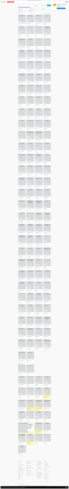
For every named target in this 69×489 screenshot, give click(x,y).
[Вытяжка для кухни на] (30, 181)
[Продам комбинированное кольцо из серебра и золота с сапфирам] (30, 135)
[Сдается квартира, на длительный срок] (38, 216)
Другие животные (46, 473)
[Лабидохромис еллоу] (38, 308)
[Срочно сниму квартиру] (38, 251)
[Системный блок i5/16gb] (30, 146)
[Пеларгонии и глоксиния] (22, 308)
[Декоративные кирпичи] (47, 193)
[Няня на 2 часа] (22, 100)
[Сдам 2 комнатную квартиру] (22, 204)
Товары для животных (47, 474)
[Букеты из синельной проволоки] (30, 77)
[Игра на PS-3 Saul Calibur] (30, 88)
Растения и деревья (47, 475)
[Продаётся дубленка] (22, 216)
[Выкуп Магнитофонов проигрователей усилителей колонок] (26, 428)
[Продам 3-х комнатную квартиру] (22, 343)
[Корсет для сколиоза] (47, 77)
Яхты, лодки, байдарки (20, 471)
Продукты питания (29, 472)
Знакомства (46, 468)
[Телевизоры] (30, 112)
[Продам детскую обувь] (47, 391)
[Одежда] (47, 88)
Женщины (46, 469)
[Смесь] (22, 65)
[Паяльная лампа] (22, 112)
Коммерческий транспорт (20, 468)
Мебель (27, 471)
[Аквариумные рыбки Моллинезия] (47, 54)
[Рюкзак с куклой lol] (22, 415)
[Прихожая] (22, 391)
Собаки (45, 471)
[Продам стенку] (47, 158)
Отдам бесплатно (46, 477)
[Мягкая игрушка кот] (47, 426)
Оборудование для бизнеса (40, 468)
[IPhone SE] (30, 216)
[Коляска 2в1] (22, 30)
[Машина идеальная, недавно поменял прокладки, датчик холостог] (22, 438)
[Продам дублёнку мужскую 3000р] (47, 169)
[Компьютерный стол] (22, 251)
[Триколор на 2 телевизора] (30, 285)
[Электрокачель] (47, 19)
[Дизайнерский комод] (30, 343)
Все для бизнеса (39, 467)
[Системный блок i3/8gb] (22, 146)
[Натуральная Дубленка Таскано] (38, 343)
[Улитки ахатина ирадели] (47, 297)
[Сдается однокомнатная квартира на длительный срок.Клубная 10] (38, 204)
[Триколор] (47, 263)
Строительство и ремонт (39, 472)
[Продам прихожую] (22, 169)
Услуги (18, 470)
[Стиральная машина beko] (38, 65)
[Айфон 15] (22, 135)
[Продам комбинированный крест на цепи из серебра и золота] (38, 135)
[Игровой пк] (47, 146)
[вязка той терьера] (30, 355)
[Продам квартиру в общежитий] (30, 274)
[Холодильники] (22, 123)
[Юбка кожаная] (22, 449)
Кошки (45, 472)
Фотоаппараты (38, 464)
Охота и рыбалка (46, 466)
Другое (19, 479)
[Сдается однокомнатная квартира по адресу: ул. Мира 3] (22, 263)
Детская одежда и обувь (20, 474)
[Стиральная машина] (47, 332)
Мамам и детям (31, 8)
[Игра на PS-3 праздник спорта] (38, 88)
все (18, 13)
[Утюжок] (38, 146)
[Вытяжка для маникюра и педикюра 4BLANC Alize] (22, 181)
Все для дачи (28, 473)
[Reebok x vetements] (38, 263)
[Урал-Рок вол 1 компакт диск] (22, 403)
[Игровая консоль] (30, 42)
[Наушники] (30, 391)
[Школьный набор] (47, 123)
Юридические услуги (39, 475)
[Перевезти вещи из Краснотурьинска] (38, 239)
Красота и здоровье (29, 465)
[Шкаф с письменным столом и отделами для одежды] (38, 403)
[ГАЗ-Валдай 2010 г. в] (22, 320)
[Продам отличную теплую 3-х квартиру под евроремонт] (30, 263)
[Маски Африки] (30, 193)
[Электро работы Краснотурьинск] (38, 297)
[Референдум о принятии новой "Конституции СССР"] (47, 403)
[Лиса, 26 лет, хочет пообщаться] (38, 169)
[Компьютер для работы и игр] (30, 158)
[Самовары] (38, 112)
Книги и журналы (46, 464)
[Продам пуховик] (47, 204)
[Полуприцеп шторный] (22, 193)
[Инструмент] (47, 100)
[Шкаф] (47, 239)
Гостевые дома (47, 481)
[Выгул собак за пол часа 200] (22, 88)
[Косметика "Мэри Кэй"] (30, 297)
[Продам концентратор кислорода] (38, 181)
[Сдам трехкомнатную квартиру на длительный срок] (22, 77)
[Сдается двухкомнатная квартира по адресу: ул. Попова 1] (47, 251)
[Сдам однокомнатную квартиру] (22, 19)
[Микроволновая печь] (38, 100)
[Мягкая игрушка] (38, 415)
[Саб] (47, 65)
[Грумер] (30, 368)
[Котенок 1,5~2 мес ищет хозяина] (30, 123)
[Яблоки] (38, 30)
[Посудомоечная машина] (30, 65)
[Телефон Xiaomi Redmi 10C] (30, 403)
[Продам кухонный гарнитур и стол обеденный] (38, 158)
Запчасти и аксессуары (20, 466)
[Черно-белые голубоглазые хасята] (38, 274)
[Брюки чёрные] (38, 380)
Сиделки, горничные (39, 477)
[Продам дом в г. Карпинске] (22, 332)
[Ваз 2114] (47, 42)
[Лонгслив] (47, 415)
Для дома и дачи (20, 8)
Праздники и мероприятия (39, 473)
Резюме (45, 462)
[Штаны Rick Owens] (30, 54)
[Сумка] (30, 415)
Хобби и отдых (44, 8)
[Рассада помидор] (38, 77)
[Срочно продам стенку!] (47, 285)
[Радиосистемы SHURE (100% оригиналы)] (22, 158)
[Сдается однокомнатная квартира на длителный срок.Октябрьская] (30, 204)
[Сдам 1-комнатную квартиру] (47, 380)
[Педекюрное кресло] (47, 181)
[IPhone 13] (22, 368)
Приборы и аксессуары (29, 467)
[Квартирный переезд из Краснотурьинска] (30, 239)
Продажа (19, 462)
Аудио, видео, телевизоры (39, 462)
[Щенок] (47, 135)
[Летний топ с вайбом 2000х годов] (38, 54)
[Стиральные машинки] (47, 112)
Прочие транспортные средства (21, 469)
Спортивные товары (20, 475)
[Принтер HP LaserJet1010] (22, 380)
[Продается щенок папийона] (30, 320)
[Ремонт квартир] (30, 19)
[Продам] (38, 438)
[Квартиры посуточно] (38, 332)
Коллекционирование (21, 464)
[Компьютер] (47, 438)
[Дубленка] (38, 123)
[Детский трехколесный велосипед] (22, 42)
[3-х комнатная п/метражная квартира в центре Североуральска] (47, 320)
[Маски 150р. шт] (38, 193)
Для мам (19, 477)
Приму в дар (46, 478)
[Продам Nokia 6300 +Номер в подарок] (38, 426)
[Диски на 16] (38, 285)
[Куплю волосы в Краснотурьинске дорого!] (38, 320)
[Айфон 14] (38, 42)
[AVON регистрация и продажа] (22, 355)
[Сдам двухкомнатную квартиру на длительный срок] (22, 239)
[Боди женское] (30, 438)
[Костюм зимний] (30, 251)
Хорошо (66, 487)
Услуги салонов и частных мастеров (30, 468)
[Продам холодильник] (30, 169)
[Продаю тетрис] (30, 100)
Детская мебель (19, 476)
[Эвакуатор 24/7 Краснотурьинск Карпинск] (22, 274)
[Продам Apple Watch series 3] (47, 274)
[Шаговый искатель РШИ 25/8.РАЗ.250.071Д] (22, 285)
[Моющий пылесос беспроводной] (22, 54)
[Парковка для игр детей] (47, 308)
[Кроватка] (30, 30)
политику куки (12, 487)
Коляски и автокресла (20, 473)
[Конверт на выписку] (38, 19)
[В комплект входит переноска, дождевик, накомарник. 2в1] (47, 343)
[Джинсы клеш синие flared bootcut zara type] (47, 30)
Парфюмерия (28, 466)
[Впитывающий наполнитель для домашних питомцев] (30, 332)
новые (19, 13)
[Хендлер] (30, 380)
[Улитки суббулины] (30, 308)
